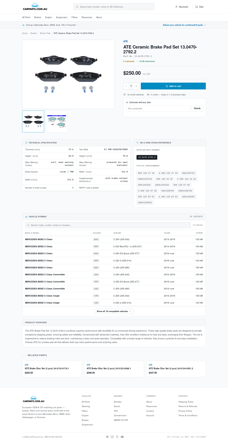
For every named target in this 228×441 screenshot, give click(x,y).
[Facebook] (107, 436)
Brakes (37, 17)
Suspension (61, 17)
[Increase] (136, 86)
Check (197, 108)
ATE (125, 41)
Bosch (117, 406)
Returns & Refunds (188, 406)
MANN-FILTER (121, 420)
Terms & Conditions (188, 415)
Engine (48, 17)
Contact (150, 410)
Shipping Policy (186, 401)
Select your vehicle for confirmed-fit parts (183, 25)
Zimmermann (120, 415)
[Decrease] (125, 86)
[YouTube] (122, 436)
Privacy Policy (185, 410)
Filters (75, 17)
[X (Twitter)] (117, 436)
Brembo (118, 401)
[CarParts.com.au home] (35, 7)
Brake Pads (45, 33)
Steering (86, 406)
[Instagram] (112, 436)
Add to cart (175, 86)
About (99, 17)
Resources (87, 17)
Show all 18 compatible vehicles (112, 311)
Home (24, 33)
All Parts (26, 17)
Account (150, 415)
